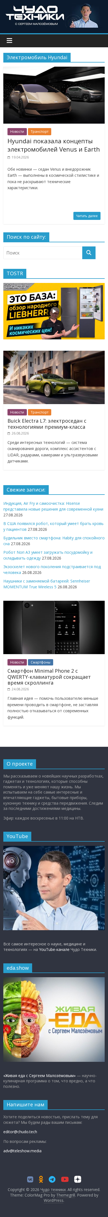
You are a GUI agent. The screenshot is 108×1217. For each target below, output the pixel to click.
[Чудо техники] (54, 6)
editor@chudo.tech (20, 1131)
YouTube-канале (54, 949)
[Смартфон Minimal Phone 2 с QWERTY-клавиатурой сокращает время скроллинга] (54, 603)
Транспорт (39, 131)
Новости (17, 131)
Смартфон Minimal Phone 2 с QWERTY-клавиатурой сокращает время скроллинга (49, 676)
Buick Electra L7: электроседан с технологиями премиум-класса (46, 423)
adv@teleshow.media (22, 1150)
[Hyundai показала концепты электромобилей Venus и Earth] (54, 70)
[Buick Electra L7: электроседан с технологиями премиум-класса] (54, 353)
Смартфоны (40, 662)
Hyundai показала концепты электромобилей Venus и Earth (53, 145)
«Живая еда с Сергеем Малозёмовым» (39, 1075)
